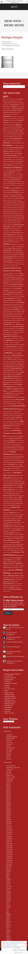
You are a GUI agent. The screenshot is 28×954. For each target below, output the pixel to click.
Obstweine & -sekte (11, 767)
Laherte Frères (20, 332)
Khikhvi (4, 318)
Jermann (6, 296)
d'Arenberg (11, 188)
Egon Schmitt (10, 224)
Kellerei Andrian (9, 313)
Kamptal (16, 309)
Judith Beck (6, 302)
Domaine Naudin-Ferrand (9, 217)
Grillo (17, 265)
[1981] (7, 790)
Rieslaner (19, 456)
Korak (22, 320)
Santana (21, 470)
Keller (4, 313)
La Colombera (12, 330)
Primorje (4, 442)
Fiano (23, 240)
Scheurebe (7, 478)
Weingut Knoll (21, 565)
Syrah (13, 505)
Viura (19, 550)
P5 (17, 403)
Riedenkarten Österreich (11, 683)
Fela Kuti (21, 236)
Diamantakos (21, 192)
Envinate (14, 228)
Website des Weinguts (7, 49)
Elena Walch (12, 226)
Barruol (13, 129)
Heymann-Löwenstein (13, 282)
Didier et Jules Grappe (8, 194)
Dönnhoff (13, 222)
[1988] (7, 801)
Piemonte (6, 428)
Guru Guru (15, 273)
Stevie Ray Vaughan (18, 501)
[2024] (8, 866)
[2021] (7, 860)
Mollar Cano (19, 378)
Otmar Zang (9, 403)
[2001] (7, 823)
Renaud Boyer (6, 452)
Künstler (13, 328)
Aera (21, 101)
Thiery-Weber (17, 520)
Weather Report (10, 561)
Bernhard (18, 133)
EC (7, 632)
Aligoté (14, 106)
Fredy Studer (5, 248)
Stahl (20, 497)
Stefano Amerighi (13, 499)
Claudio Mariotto (6, 179)
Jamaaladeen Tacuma (13, 292)
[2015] (7, 849)
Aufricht (21, 120)
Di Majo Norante (20, 196)
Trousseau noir (7, 536)
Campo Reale (15, 157)
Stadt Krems (16, 497)
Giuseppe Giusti (13, 264)
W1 (4, 555)
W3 (12, 555)
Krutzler (14, 324)
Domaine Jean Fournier (18, 213)
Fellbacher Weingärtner (7, 238)
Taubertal (12, 512)
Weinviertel (11, 570)
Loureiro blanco (19, 346)
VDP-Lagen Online (9, 689)
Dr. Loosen (5, 222)
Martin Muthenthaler (7, 368)
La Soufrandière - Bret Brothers (17, 338)
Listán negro (21, 344)
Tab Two (17, 510)
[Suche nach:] (14, 86)
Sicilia (10, 492)
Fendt (13, 238)
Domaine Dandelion (7, 202)
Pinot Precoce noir (11, 436)
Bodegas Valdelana (17, 140)
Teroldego (21, 514)
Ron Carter (22, 460)
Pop (7, 757)
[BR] (7, 875)
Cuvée (6, 188)
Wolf (20, 579)
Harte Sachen (9, 766)
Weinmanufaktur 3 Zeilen (17, 567)
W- (20, 552)
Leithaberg (9, 340)
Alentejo (5, 106)
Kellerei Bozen (15, 313)
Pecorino (10, 417)
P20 (8, 409)
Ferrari (20, 240)
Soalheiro (10, 493)
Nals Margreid (14, 391)
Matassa (13, 370)
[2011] (7, 842)
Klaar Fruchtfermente (17, 318)
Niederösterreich (17, 397)
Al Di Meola (22, 104)
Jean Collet (20, 294)
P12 (8, 406)
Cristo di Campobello (10, 185)
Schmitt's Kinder (7, 485)
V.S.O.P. (18, 536)
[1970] (7, 782)
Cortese (23, 183)
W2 (8, 555)
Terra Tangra (12, 516)
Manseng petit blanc (20, 361)
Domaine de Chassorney (17, 202)
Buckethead (12, 147)
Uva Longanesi (13, 536)
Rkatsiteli (5, 458)
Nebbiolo (8, 393)
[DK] (7, 884)
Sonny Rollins (18, 493)
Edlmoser (5, 224)
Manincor (10, 359)
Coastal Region (11, 181)
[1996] (7, 814)
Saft (21, 466)
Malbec (4, 357)
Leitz (14, 340)
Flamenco (8, 744)
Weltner (5, 575)
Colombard (20, 181)
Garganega (10, 256)
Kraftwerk (13, 322)
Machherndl (14, 353)
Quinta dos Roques (7, 446)
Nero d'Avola (6, 395)
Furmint (17, 252)
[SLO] (7, 931)
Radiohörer (7, 681)
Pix (16, 436)
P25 (23, 409)
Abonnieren (8, 613)
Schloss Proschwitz (15, 480)
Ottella (14, 403)
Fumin (13, 252)
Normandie (20, 399)
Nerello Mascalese (19, 393)
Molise (14, 378)
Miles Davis (11, 376)
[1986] (7, 797)
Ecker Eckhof (18, 222)
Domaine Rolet (20, 217)
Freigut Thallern (12, 248)
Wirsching (6, 579)
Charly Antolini (5, 170)
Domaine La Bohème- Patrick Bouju (10, 215)
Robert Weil (15, 458)
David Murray (13, 190)
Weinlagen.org (8, 705)
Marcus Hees (21, 363)
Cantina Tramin (21, 157)
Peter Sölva (8, 421)
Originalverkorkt (9, 679)
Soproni (5, 495)
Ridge (15, 456)
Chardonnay (17, 167)
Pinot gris (6, 433)
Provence (8, 442)
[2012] (7, 844)
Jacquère (5, 292)
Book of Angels (12, 143)
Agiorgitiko (5, 102)
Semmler (17, 489)
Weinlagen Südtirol (10, 703)
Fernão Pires (16, 240)
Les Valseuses (17, 342)
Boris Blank (23, 143)
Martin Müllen (15, 368)
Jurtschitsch (8, 305)
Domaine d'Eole (19, 200)
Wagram (10, 559)
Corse (21, 183)
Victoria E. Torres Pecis (13, 546)
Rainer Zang (16, 447)
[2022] (8, 862)
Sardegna (8, 472)
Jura (4, 305)
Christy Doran (14, 174)
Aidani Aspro (16, 102)
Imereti (8, 288)
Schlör (13, 483)
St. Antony (22, 495)
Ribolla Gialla (20, 454)
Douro (10, 221)
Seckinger (20, 487)
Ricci (4, 456)
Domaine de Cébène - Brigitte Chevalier (11, 203)
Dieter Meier (17, 194)
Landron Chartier (14, 334)
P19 (4, 409)
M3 (8, 353)
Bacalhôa (9, 124)
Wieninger (11, 577)
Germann (13, 260)
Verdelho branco (7, 542)
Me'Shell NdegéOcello (7, 372)
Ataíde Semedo (16, 120)
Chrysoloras (20, 174)
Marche (12, 363)
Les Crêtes (5, 342)
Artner (12, 118)
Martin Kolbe (22, 366)
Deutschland (15, 192)
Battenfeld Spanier (7, 131)
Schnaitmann (15, 485)
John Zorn (11, 300)
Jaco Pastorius (20, 290)
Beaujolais (14, 131)
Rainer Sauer (9, 447)
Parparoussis (12, 413)
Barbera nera (9, 129)
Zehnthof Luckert (10, 585)
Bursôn (17, 149)
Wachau (17, 555)
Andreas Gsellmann (17, 110)
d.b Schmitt (17, 188)
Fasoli (19, 236)
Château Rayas (19, 177)
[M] (7, 912)
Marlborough (17, 366)
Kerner (15, 316)
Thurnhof (19, 524)
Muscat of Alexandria (12, 384)
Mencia (16, 372)
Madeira (20, 353)
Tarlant (7, 512)
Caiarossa (19, 155)
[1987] (7, 799)
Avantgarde (9, 738)
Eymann (22, 232)
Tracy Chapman (18, 532)
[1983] (7, 793)
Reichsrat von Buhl (17, 449)
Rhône (15, 454)
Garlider (15, 256)
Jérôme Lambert (11, 307)
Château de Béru (7, 176)
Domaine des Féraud (20, 211)
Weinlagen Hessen (9, 700)
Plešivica (12, 438)
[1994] (7, 810)
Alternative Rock (10, 736)
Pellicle (14, 417)
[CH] (7, 881)
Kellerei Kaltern (6, 314)
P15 (15, 406)
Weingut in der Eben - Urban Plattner (11, 565)
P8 (21, 403)
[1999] (7, 819)
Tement (11, 514)
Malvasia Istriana (12, 357)
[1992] (7, 806)
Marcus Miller (6, 365)
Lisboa (17, 344)
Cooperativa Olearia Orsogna (13, 183)
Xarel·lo (12, 583)
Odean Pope (9, 401)
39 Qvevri (11, 99)
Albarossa (8, 104)
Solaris (13, 493)
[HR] (7, 899)
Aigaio (20, 102)
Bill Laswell (8, 136)
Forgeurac (14, 241)
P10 (4, 406)
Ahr (13, 102)
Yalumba (16, 583)
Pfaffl (19, 421)
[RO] (7, 927)
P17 (20, 406)
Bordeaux (17, 143)
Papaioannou (6, 413)
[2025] (8, 868)
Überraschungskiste (16, 589)
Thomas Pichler (11, 524)
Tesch (16, 516)
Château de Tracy (12, 177)
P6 (18, 403)
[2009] (8, 838)
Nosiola (4, 401)
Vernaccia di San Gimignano (14, 544)
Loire (8, 346)
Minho (16, 376)
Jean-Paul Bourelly (14, 294)
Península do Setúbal (8, 419)
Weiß (7, 780)
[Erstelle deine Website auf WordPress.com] (14, 1)
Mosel (5, 384)
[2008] (8, 836)
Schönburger (14, 487)
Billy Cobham (13, 136)
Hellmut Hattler (16, 277)
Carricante (14, 159)
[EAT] (7, 888)
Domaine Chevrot (20, 198)
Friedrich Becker (7, 250)
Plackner (20, 436)
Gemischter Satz (8, 258)
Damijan (4, 190)
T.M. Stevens (12, 510)
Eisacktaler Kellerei (18, 224)
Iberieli (4, 286)
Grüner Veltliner (15, 271)
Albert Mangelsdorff (15, 104)
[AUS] (7, 870)
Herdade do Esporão (7, 281)
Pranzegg (11, 440)
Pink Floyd (10, 430)
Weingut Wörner (7, 567)
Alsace (19, 108)
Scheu (21, 475)
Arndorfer (20, 116)
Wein (6, 762)
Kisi (12, 318)
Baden (18, 125)
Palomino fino (17, 411)
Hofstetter (8, 284)
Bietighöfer (19, 134)
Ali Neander (18, 106)
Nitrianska (14, 399)
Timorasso (15, 526)
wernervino (9, 627)
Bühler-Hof (20, 151)
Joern (14, 296)
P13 (10, 406)
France (18, 241)
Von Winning (15, 552)
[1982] (7, 792)
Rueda (16, 464)
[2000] (8, 821)
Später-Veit (17, 495)
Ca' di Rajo (11, 153)
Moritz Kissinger (6, 382)
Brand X (13, 145)
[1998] (7, 818)
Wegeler (16, 561)
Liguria (14, 344)
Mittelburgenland (8, 378)
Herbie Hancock (19, 279)
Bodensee (6, 143)
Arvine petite (21, 118)
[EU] (7, 890)
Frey (21, 248)
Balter (15, 127)
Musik (6, 731)
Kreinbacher (17, 322)
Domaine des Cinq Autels (9, 211)
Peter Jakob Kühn (17, 419)
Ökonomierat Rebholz (7, 589)
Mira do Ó (20, 376)
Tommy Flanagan (10, 530)
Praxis (15, 440)
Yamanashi (20, 583)
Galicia (7, 254)
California (5, 157)
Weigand (19, 561)
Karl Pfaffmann (19, 311)
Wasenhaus (15, 559)
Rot (7, 773)
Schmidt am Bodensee (19, 483)
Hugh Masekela (20, 284)
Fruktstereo (9, 252)
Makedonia (16, 355)
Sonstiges (8, 779)
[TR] (7, 935)
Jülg (16, 307)
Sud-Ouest (20, 503)
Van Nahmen (17, 538)
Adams (18, 101)
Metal (7, 755)
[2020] (8, 858)
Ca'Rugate (15, 153)
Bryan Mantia (21, 145)
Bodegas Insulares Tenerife (8, 140)
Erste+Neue (5, 232)
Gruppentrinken (9, 268)
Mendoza (19, 372)
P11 (6, 406)
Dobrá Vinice (10, 198)
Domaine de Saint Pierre (19, 209)
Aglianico (10, 102)
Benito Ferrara (5, 133)
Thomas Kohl (6, 522)
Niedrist (23, 397)
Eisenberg (6, 226)
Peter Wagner (15, 421)
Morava (18, 380)
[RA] (7, 920)
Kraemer (8, 322)
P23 (18, 409)
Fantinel (15, 236)
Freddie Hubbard (20, 246)
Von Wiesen (8, 552)
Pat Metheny (5, 415)
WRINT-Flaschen (9, 713)
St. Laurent (5, 497)
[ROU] (7, 925)
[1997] (7, 816)
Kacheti (5, 309)
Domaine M (21, 215)
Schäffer (10, 487)
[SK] (7, 929)
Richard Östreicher (10, 456)
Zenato (16, 585)
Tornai (22, 530)
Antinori (17, 114)
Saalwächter (9, 466)
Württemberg (6, 583)
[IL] (7, 903)
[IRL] (7, 905)
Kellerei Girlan (21, 313)
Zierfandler (5, 587)
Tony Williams (17, 530)
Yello (4, 585)
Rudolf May (11, 464)
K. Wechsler (20, 307)
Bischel (4, 138)
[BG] (7, 873)
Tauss (16, 512)
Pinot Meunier (14, 433)
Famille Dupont (10, 236)
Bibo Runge (13, 134)
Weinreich (5, 570)
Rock (7, 759)
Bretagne (17, 145)
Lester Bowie (11, 342)
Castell (4, 163)
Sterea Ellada (6, 501)
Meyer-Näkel (7, 374)
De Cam (18, 190)
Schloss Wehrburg (7, 483)
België (21, 131)
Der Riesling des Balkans (16, 642)
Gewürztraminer (8, 262)
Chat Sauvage (19, 170)
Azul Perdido (17, 122)
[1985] (7, 795)
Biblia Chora (8, 134)
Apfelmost (7, 116)
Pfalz (22, 421)
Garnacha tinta (21, 256)
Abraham (21, 99)
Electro (8, 742)
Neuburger (11, 395)
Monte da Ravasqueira (12, 380)
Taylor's (19, 512)
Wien (7, 577)
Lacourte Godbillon (18, 330)
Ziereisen (20, 585)
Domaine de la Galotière (12, 207)
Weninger (11, 575)
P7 (20, 403)
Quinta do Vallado (16, 446)
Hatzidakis (22, 275)
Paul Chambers (17, 415)
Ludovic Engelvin (6, 348)
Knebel (23, 318)
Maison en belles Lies (7, 355)
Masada (9, 370)
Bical (16, 134)
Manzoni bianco (6, 363)
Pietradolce (5, 430)
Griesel (14, 265)
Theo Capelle (13, 518)
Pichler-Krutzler (15, 426)
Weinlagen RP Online (10, 702)
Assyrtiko (6, 120)
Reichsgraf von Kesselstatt (8, 449)
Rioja (22, 456)
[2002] (8, 825)
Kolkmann (19, 320)
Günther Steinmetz (16, 275)
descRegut (9, 192)
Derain (4, 192)
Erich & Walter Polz (17, 230)
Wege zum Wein (9, 692)
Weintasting (8, 709)
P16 (18, 406)
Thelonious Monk (6, 518)
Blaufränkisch (18, 138)
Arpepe (4, 118)
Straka (4, 503)
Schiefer (21, 478)
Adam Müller (14, 101)
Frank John (13, 244)
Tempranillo (16, 514)
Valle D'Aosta (10, 538)
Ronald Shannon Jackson (13, 460)
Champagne (7, 167)
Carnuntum (9, 159)
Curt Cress (17, 185)
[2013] (7, 845)
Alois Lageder (14, 108)
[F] (7, 894)
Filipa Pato (5, 241)
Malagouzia (21, 355)
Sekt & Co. (9, 777)
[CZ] (7, 883)
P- (16, 403)
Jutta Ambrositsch (16, 305)
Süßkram (8, 775)
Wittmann (12, 579)
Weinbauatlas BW (9, 694)
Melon (13, 372)
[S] (7, 933)
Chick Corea (18, 172)
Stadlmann (11, 497)
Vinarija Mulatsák (9, 550)
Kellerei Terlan (10, 316)
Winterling (15, 577)
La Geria (11, 332)
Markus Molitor (11, 366)
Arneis (23, 116)
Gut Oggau (20, 273)
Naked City (9, 391)
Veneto (10, 540)
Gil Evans (14, 262)
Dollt (14, 198)
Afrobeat (8, 735)
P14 (13, 406)
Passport (22, 413)
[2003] (8, 827)
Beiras (18, 131)
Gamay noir (21, 254)
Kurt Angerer (9, 326)
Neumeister (16, 395)
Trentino (11, 534)
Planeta (8, 438)
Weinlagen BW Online (10, 698)
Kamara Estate (10, 309)
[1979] (7, 788)
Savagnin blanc (12, 475)
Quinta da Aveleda (18, 442)
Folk (7, 746)
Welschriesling (19, 573)
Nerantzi (13, 393)
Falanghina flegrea (6, 234)
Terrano (8, 516)
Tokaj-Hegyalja (13, 528)
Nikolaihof (5, 399)
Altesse (22, 108)
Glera (17, 264)
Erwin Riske (10, 232)
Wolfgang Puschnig (7, 581)
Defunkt (22, 190)
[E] (7, 892)
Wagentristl (15, 558)
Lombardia (13, 346)
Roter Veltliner (9, 462)
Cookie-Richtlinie (16, 947)
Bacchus (13, 124)
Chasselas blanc (12, 170)
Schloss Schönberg (13, 481)
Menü (14, 6)
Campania (10, 157)
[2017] (7, 853)
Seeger (5, 489)
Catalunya (10, 165)
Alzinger (10, 110)
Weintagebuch (8, 707)
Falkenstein (12, 234)
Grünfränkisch (5, 273)
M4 (10, 353)
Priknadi (18, 440)
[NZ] (7, 916)
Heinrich (10, 277)
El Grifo (16, 226)
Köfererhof (21, 326)
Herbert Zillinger (10, 279)
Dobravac (5, 198)
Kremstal (6, 324)
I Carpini (8, 286)
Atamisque (11, 120)
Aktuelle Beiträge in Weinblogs (13, 674)
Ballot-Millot (10, 127)
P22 (14, 409)
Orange (8, 769)
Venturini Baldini (16, 540)
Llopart (4, 346)
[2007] (8, 834)
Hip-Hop (8, 749)
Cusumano (21, 185)
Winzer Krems (20, 577)
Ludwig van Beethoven (14, 348)
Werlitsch (17, 575)
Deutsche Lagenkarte (10, 677)
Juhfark (10, 302)
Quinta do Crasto (18, 444)
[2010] (7, 840)
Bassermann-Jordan (19, 129)
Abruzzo (5, 101)
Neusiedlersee (8, 397)
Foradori (10, 241)
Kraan (4, 322)
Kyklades (15, 326)
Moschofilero (20, 382)
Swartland (9, 505)
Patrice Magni (11, 415)
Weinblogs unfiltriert (10, 696)
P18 (23, 406)
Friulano (13, 250)
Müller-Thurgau (12, 389)
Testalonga (19, 516)
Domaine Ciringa (6, 200)
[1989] (7, 803)
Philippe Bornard (20, 423)
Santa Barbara (16, 470)
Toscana (5, 532)
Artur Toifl (16, 118)
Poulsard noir (6, 440)
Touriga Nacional (11, 532)
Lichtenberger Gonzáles (7, 344)
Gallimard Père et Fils (13, 254)
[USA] (7, 938)
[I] (6, 907)
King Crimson (8, 318)
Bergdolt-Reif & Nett (12, 133)
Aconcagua (9, 101)
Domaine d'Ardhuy (12, 200)
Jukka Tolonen (15, 302)
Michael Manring (14, 374)
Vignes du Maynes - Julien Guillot (15, 548)
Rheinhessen (8, 454)
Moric (21, 380)
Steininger (19, 499)
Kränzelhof (18, 324)
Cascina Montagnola (10, 161)
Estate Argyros (17, 232)
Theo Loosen (19, 518)
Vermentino (5, 544)
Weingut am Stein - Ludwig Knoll (13, 563)
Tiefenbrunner (7, 526)
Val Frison (5, 538)
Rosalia (4, 462)
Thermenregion (7, 520)
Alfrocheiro (10, 106)
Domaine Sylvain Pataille (15, 218)
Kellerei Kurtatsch (13, 314)
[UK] (7, 936)
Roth (18, 462)
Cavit (24, 165)
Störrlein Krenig (14, 503)
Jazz (7, 751)
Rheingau (12, 452)
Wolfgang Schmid (14, 581)
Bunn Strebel (20, 147)
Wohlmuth (17, 579)
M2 (5, 353)
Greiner (10, 265)
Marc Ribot (16, 363)
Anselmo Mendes (13, 112)
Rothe (22, 462)
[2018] (7, 855)
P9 (23, 403)
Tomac (17, 528)
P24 (21, 409)
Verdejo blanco (22, 540)
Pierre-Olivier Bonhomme (15, 428)
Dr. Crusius (22, 220)
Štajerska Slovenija (6, 591)
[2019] (7, 857)
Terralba (4, 516)
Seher (13, 489)
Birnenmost (19, 136)
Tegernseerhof (6, 514)
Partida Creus (18, 413)
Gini (22, 262)
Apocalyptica (14, 116)
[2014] (7, 847)
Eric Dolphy (11, 230)
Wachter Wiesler (9, 557)
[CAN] (7, 879)
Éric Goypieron (17, 587)
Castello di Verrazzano (10, 163)
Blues (7, 740)
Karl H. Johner (9, 311)
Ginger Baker (19, 262)
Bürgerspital (6, 153)
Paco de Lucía (5, 411)
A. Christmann (16, 99)
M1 (3, 353)
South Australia (10, 495)
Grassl (20, 264)
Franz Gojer (18, 244)
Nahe (5, 391)
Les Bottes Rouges (19, 340)
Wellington (12, 573)
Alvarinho (5, 110)
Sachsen (17, 466)
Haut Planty (5, 277)
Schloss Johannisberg (7, 480)
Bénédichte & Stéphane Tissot (10, 151)
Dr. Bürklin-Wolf (15, 220)
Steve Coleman (11, 501)
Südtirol (6, 510)
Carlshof (4, 159)
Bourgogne (7, 145)
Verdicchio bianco (15, 542)
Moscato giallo (14, 382)
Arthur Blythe (8, 118)
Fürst (20, 252)
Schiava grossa (15, 478)
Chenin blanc (11, 172)
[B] (7, 877)
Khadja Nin (20, 316)
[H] (7, 901)
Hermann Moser (14, 281)
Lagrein (14, 332)
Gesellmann (22, 260)
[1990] (7, 805)
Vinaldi (6, 690)
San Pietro (11, 470)
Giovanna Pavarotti (6, 264)
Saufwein (7, 685)
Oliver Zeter (14, 401)
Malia (7, 357)
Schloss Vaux (21, 481)
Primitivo (22, 440)
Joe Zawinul (18, 296)
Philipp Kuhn (7, 426)
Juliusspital (21, 302)
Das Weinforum (9, 676)
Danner (7, 190)
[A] (7, 871)
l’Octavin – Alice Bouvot (19, 350)
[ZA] (7, 940)
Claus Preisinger (15, 179)
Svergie (5, 505)
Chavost (4, 172)
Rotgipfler (15, 462)
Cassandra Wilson (19, 161)
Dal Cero (21, 188)
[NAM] (8, 914)
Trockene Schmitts (19, 534)
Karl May (14, 311)
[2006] (8, 832)
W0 (22, 552)
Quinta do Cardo (11, 444)
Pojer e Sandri (18, 438)
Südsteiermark (15, 507)
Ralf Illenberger (22, 447)
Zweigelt (10, 587)
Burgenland (5, 149)
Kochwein (5, 320)
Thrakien (15, 524)
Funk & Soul (9, 748)
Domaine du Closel (8, 213)
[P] (7, 918)
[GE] (7, 896)
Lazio (4, 340)
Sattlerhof (11, 472)
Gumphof (10, 273)
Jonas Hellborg (18, 300)
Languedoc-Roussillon (10, 336)
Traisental (5, 534)
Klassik (8, 753)
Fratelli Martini (13, 246)
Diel (14, 194)
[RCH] (7, 922)
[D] (7, 886)
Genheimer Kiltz (16, 258)
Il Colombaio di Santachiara (15, 286)
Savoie (18, 475)
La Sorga (9, 338)
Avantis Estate (11, 122)
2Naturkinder (5, 99)
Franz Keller (8, 246)
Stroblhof (8, 503)
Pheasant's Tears (12, 423)
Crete (4, 185)
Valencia (22, 536)
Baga (21, 124)
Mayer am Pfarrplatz (19, 370)
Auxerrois (5, 122)
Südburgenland (18, 505)
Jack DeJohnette (14, 290)
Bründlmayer (6, 147)
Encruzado (10, 228)
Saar (13, 466)
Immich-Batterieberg (14, 288)
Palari (13, 411)
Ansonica (13, 114)
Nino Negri (9, 399)
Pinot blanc (17, 430)
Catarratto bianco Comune (18, 165)
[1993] (7, 808)
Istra (10, 290)
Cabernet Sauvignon (12, 155)
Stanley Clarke (6, 499)
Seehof (10, 489)
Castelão (16, 163)
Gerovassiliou (17, 260)
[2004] (8, 829)
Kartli (23, 311)
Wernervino (8, 711)
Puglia (13, 442)
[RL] (7, 923)
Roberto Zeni (10, 458)
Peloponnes (19, 417)
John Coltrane (17, 298)
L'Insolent (17, 328)
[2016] (7, 851)
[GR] (7, 897)
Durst (9, 222)
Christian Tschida (7, 174)
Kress (10, 324)
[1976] (7, 786)
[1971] (7, 784)
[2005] (8, 831)
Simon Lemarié (16, 491)
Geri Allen (8, 260)
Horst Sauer (14, 284)
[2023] (8, 864)
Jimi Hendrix (10, 296)
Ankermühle (6, 112)
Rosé (7, 771)
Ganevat (5, 256)
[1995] (7, 812)
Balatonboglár (5, 127)
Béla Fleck (20, 149)
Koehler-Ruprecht (12, 320)
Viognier (16, 550)
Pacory (10, 411)
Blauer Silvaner (10, 138)
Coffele (16, 181)
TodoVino (7, 687)
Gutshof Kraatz (7, 275)
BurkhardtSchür (11, 149)
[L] (7, 910)
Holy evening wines (15, 646)
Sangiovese (6, 470)
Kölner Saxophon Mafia (7, 328)
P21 (11, 409)
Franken (6, 244)
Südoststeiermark (6, 507)
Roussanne (5, 464)
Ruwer (18, 464)
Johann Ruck (10, 298)
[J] (6, 909)
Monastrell (5, 380)
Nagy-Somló (21, 389)
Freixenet (18, 248)
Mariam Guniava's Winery (14, 365)
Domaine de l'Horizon (13, 205)
